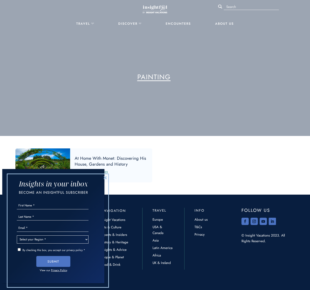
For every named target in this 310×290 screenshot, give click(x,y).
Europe (158, 219)
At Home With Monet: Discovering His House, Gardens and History (83, 165)
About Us (224, 23)
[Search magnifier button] (220, 6)
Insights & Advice (114, 249)
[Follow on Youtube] (263, 221)
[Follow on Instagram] (254, 221)
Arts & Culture (111, 227)
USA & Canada (158, 230)
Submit (53, 261)
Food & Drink (111, 264)
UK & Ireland (162, 262)
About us (201, 219)
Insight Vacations (113, 219)
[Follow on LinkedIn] (272, 221)
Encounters (178, 23)
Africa (157, 255)
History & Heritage (114, 242)
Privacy (199, 234)
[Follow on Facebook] (245, 221)
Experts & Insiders (114, 234)
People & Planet (112, 257)
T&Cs (198, 227)
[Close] (105, 178)
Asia (156, 240)
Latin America (162, 247)
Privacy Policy (59, 270)
